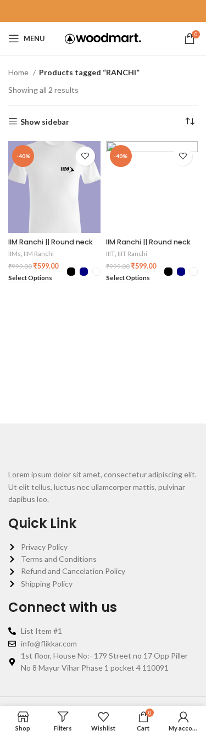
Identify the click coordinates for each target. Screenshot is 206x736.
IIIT (110, 253)
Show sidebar (44, 121)
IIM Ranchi (39, 253)
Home (19, 72)
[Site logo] (103, 37)
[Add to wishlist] (85, 156)
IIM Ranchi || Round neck (50, 242)
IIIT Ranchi (132, 253)
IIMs (14, 253)
